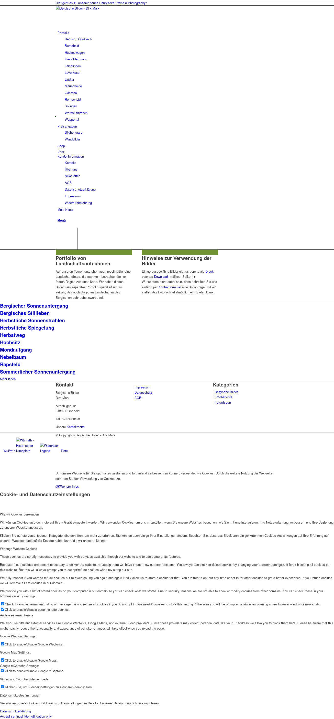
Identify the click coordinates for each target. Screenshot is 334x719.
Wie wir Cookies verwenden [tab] (19, 514)
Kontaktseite (76, 426)
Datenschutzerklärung (15, 711)
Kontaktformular (169, 287)
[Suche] (58, 214)
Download (161, 276)
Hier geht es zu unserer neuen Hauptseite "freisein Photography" (101, 2)
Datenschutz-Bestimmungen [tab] (20, 695)
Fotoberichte (223, 397)
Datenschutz (143, 392)
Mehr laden (8, 378)
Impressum (142, 387)
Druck (209, 271)
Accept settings (11, 716)
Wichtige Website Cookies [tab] (18, 548)
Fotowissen (223, 402)
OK (58, 486)
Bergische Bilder (226, 391)
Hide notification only (37, 716)
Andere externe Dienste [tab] (16, 615)
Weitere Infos (69, 486)
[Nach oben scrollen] (1, 465)
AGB (137, 397)
